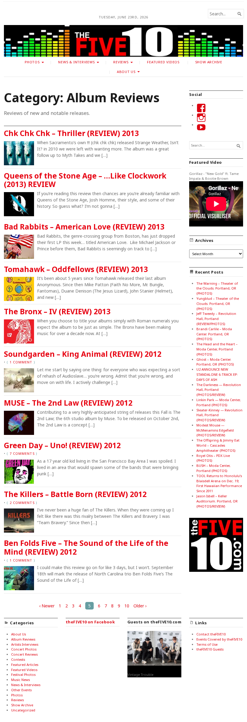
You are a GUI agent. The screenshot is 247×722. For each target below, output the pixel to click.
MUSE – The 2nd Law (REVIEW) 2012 (68, 403)
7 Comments (22, 453)
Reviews (121, 62)
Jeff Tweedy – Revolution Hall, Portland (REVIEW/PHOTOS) (216, 318)
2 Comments (22, 502)
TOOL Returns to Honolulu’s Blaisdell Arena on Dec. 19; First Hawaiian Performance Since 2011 (219, 483)
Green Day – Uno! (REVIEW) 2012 (62, 445)
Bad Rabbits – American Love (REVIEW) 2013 (84, 227)
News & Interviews (76, 62)
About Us (126, 71)
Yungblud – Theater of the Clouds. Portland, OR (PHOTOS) (217, 303)
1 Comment (21, 362)
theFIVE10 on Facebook (90, 622)
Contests (18, 659)
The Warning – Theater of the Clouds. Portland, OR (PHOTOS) (217, 288)
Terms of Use (206, 644)
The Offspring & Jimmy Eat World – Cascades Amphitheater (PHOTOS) (217, 445)
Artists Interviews (24, 644)
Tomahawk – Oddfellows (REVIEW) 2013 (76, 269)
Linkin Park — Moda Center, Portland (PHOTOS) (218, 402)
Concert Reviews (24, 654)
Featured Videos (163, 62)
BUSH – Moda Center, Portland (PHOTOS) (213, 468)
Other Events (21, 690)
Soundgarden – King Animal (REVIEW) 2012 (82, 354)
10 (126, 606)
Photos (32, 62)
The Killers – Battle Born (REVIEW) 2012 (75, 494)
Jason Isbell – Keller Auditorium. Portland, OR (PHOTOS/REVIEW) (217, 501)
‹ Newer (47, 606)
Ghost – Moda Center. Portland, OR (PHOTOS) (215, 362)
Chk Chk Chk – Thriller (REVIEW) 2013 (71, 133)
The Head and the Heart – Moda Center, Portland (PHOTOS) (217, 349)
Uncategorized (23, 710)
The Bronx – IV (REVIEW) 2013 (57, 311)
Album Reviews (23, 639)
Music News (20, 679)
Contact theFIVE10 (211, 634)
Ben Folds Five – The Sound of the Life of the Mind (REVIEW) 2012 (86, 547)
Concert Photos (23, 649)
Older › (139, 606)
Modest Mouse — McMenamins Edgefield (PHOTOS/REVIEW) (215, 430)
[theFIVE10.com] (123, 40)
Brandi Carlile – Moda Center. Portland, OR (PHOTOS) (214, 334)
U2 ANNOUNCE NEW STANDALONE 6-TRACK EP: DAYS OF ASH (217, 374)
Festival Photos (23, 674)
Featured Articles (24, 664)
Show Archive (208, 62)
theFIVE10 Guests (210, 649)
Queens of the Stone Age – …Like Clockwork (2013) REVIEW (85, 180)
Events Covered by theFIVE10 (219, 639)
